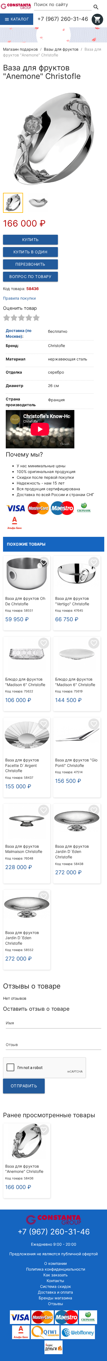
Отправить (24, 1085)
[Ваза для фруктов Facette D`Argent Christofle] (26, 735)
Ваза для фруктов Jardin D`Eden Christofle (72, 851)
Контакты (55, 1280)
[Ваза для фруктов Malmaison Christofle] (26, 822)
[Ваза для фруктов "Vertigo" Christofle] (76, 574)
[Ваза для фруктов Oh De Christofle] (26, 574)
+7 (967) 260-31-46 (62, 19)
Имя (10, 1023)
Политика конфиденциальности (55, 1269)
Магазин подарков (20, 49)
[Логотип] (16, 7)
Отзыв (12, 1044)
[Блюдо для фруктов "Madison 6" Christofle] (26, 655)
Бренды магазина (55, 1298)
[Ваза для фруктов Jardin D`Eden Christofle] (76, 822)
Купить (30, 239)
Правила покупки (19, 298)
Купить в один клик (30, 253)
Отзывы (55, 1303)
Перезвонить (30, 264)
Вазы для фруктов (61, 49)
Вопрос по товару (30, 276)
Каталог (16, 19)
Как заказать (55, 1275)
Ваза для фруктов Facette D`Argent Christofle (22, 765)
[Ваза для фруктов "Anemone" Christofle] (26, 1141)
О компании (55, 1263)
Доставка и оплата (55, 1292)
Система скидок (55, 1286)
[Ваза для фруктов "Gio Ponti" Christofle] (76, 735)
